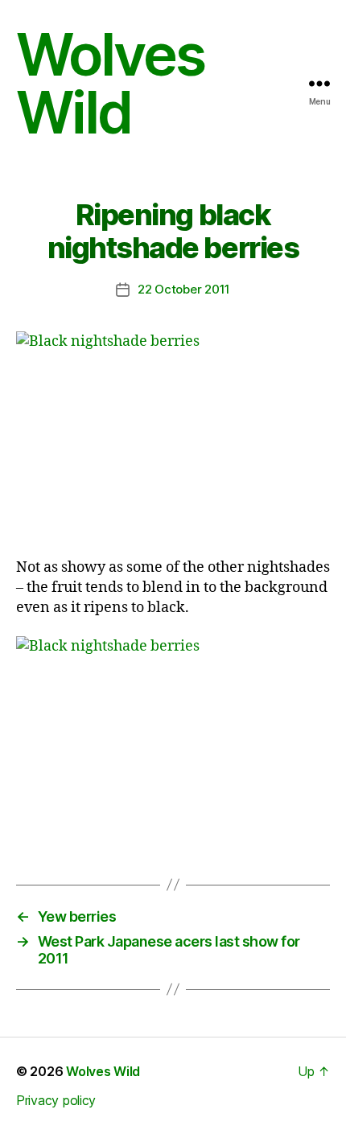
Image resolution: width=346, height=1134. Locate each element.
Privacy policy (56, 1100)
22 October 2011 (184, 289)
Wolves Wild (110, 84)
